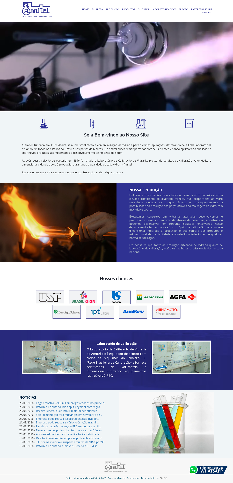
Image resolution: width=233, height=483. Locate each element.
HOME (85, 9)
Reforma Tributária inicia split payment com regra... (68, 407)
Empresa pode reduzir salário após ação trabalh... (67, 419)
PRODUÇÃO (112, 9)
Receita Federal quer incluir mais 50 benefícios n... (67, 411)
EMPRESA (97, 9)
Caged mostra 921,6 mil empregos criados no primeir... (70, 403)
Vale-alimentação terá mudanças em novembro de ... (69, 415)
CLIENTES (143, 9)
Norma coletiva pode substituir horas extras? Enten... (70, 430)
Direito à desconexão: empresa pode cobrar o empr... (69, 438)
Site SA (163, 478)
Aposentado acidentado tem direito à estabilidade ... (68, 434)
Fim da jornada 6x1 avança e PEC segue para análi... (68, 426)
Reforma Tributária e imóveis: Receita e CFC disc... (67, 446)
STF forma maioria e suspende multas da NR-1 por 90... (71, 442)
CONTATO (206, 12)
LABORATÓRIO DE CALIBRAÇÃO (170, 9)
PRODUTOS (128, 9)
